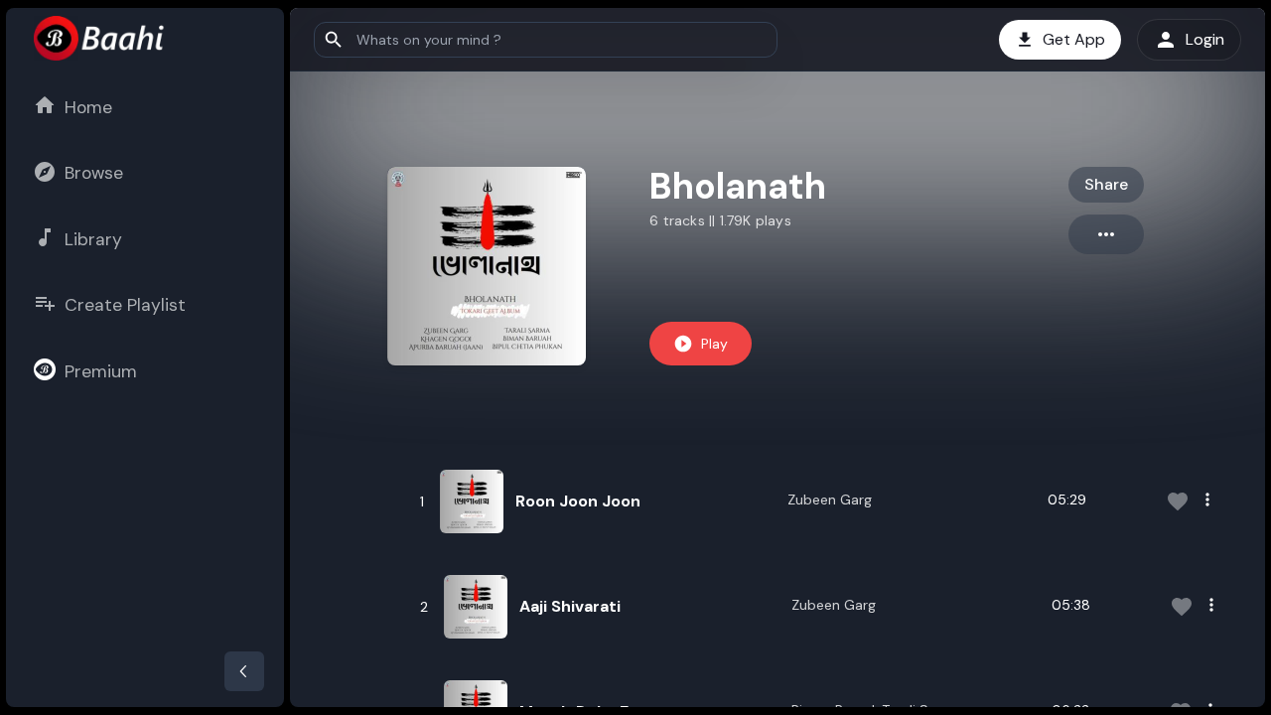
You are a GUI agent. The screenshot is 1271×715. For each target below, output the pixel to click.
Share (1106, 184)
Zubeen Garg (829, 499)
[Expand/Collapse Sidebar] (244, 671)
